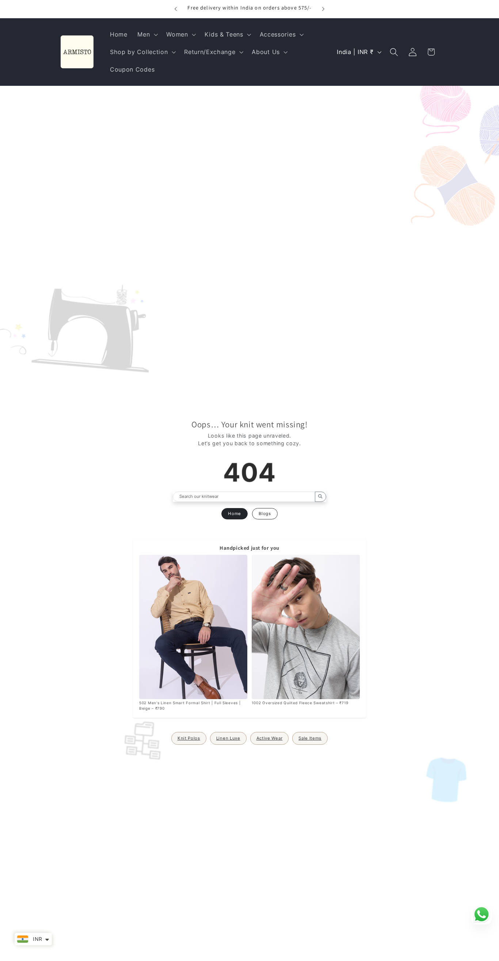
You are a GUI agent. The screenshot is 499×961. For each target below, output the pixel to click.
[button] (146, 34)
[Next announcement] (323, 9)
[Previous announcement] (176, 9)
